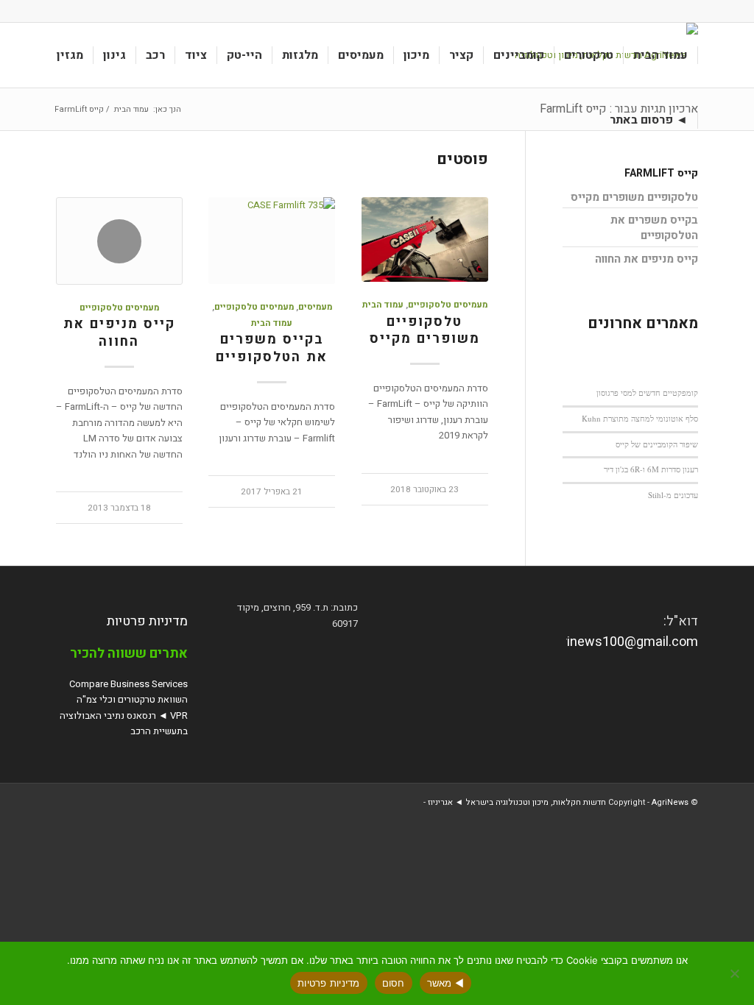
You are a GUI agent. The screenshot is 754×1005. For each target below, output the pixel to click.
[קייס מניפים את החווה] (119, 241)
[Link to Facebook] (60, 11)
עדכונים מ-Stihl (673, 494)
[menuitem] (661, 55)
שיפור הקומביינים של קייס (657, 444)
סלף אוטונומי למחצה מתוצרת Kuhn (640, 418)
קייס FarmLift (661, 173)
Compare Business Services (128, 684)
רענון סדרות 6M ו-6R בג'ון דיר (651, 469)
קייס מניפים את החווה (119, 333)
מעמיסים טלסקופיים (447, 305)
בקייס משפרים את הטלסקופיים (272, 348)
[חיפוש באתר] (586, 120)
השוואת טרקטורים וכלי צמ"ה (132, 699)
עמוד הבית (383, 305)
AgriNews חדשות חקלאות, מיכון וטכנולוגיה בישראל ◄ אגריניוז (558, 802)
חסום (393, 983)
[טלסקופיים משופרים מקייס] (425, 239)
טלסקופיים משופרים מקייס (425, 330)
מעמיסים (315, 307)
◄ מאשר (446, 983)
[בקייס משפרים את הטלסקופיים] (271, 240)
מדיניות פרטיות (147, 621)
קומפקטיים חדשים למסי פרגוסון (647, 392)
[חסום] (735, 973)
